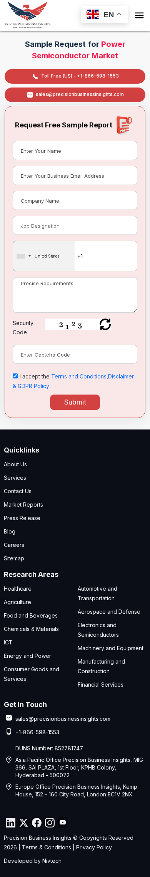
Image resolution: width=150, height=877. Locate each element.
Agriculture (17, 602)
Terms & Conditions (46, 847)
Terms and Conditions (79, 376)
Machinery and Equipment (110, 648)
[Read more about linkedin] (10, 822)
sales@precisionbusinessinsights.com (80, 94)
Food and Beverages (31, 615)
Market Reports (23, 504)
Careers (14, 545)
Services (15, 477)
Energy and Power (27, 655)
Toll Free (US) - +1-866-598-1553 (80, 76)
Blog (9, 531)
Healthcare (18, 588)
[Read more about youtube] (62, 822)
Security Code (23, 327)
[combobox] (44, 256)
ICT (8, 642)
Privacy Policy (94, 847)
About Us (15, 464)
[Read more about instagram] (49, 822)
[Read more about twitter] (23, 822)
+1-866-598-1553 (37, 732)
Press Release (22, 518)
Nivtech (52, 860)
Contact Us (18, 491)
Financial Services (100, 684)
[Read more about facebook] (36, 822)
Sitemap (14, 558)
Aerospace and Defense (109, 611)
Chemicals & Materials (31, 629)
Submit (75, 402)
